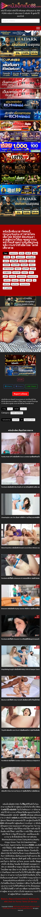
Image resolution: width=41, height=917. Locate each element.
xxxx (31, 272)
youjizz (24, 272)
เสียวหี (28, 253)
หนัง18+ (17, 269)
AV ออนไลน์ (7, 288)
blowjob (15, 280)
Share (9, 386)
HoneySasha (25, 284)
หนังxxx (32, 265)
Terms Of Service (29, 901)
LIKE (21, 379)
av (34, 280)
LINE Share (31, 386)
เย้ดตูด (35, 253)
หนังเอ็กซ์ (6, 265)
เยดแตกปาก (20, 257)
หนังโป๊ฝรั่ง (19, 413)
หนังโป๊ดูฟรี (14, 261)
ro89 (5, 276)
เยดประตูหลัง (31, 257)
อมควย (6, 261)
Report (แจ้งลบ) (20, 394)
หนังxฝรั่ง (24, 265)
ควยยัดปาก (7, 272)
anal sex (6, 284)
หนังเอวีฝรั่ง (15, 265)
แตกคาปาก (13, 253)
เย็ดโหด (6, 257)
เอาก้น (21, 253)
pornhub (12, 276)
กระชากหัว (16, 272)
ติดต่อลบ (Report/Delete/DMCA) (14, 899)
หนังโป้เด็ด (23, 261)
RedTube (15, 284)
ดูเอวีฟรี (25, 269)
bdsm (22, 280)
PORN (13, 413)
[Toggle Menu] (38, 28)
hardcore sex (32, 276)
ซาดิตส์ (33, 269)
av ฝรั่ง (29, 280)
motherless (22, 276)
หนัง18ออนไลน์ (8, 269)
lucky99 (15, 420)
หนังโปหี (31, 261)
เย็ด (13, 257)
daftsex (7, 280)
